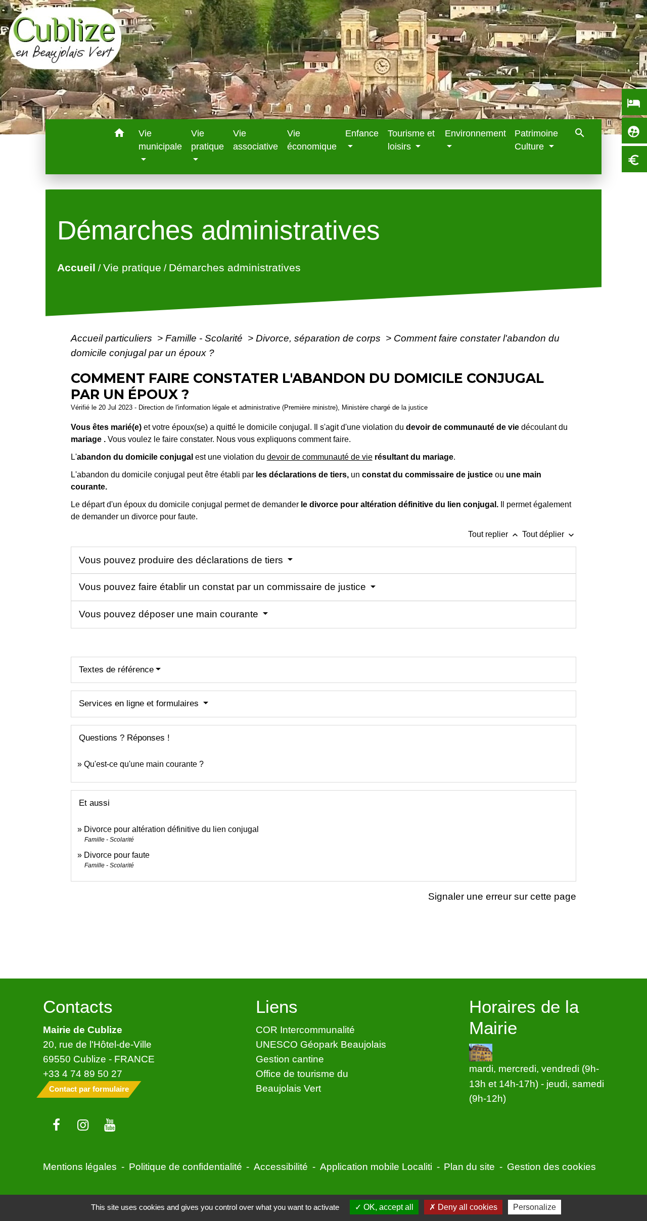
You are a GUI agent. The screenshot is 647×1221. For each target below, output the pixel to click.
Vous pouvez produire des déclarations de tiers (182, 560)
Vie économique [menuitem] (312, 140)
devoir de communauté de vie (320, 457)
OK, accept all (387, 1207)
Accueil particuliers (113, 338)
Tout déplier (549, 534)
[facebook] (56, 1125)
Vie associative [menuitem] (255, 140)
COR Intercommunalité (305, 1029)
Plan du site (469, 1166)
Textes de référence (116, 669)
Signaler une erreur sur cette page (502, 896)
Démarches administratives (234, 267)
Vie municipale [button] (160, 140)
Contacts (78, 1006)
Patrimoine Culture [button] (536, 140)
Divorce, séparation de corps (319, 338)
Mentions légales (80, 1166)
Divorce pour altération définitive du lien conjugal (171, 829)
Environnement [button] (475, 133)
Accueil (76, 267)
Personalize (534, 1207)
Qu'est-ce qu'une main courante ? (144, 764)
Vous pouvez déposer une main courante (170, 614)
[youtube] (110, 1125)
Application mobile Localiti (376, 1166)
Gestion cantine (290, 1058)
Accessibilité (281, 1166)
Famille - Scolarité (205, 338)
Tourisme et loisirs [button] (411, 140)
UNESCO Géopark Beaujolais (321, 1044)
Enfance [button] (362, 133)
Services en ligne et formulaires (140, 703)
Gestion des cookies (551, 1166)
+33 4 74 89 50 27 (82, 1073)
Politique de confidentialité (185, 1166)
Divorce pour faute (117, 855)
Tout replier (494, 534)
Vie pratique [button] (207, 140)
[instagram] (83, 1125)
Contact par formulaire (89, 1089)
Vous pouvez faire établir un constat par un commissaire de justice (223, 586)
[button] (119, 134)
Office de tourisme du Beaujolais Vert (302, 1081)
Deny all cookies (466, 1207)
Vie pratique (132, 267)
